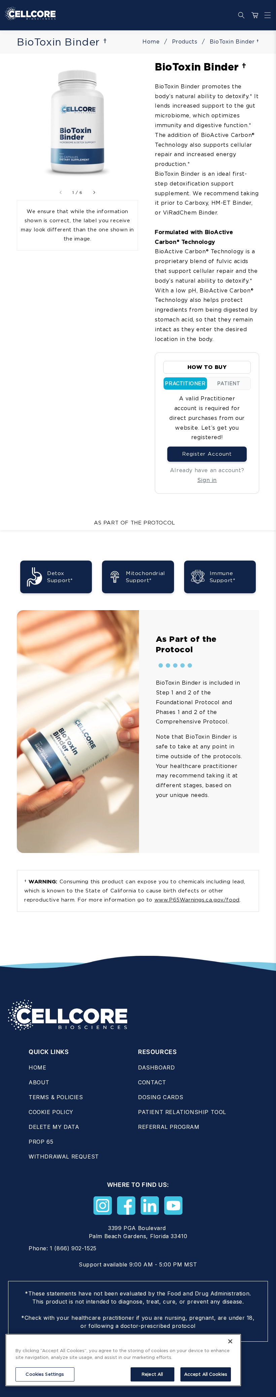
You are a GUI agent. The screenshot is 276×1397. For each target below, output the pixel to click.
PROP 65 (41, 1141)
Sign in (207, 480)
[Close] (230, 1341)
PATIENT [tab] (228, 383)
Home (151, 41)
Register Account (207, 454)
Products (185, 41)
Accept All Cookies (205, 1374)
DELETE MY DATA (54, 1126)
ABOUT (39, 1082)
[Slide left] (61, 192)
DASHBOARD (156, 1067)
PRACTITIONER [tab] (185, 383)
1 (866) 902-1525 (73, 1248)
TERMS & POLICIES (56, 1097)
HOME (37, 1067)
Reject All (152, 1374)
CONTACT (152, 1082)
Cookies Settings (45, 1374)
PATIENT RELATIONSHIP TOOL (182, 1112)
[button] (266, 15)
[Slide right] (94, 192)
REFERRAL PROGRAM (169, 1126)
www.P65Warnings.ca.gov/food (197, 900)
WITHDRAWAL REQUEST (64, 1156)
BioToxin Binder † (234, 41)
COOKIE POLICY (51, 1112)
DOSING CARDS (160, 1097)
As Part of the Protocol (134, 523)
